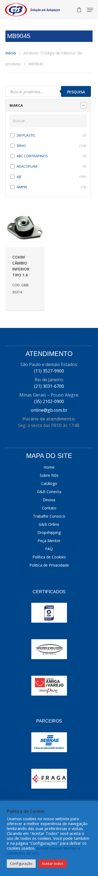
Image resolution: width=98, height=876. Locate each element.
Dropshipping (49, 532)
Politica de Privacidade (49, 565)
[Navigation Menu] (90, 10)
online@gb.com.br (49, 410)
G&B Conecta (49, 491)
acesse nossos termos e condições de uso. (43, 850)
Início (10, 53)
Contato (49, 508)
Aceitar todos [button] (52, 863)
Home (49, 467)
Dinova (49, 499)
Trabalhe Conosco (49, 516)
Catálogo (49, 483)
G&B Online (49, 524)
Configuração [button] (21, 863)
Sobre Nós (49, 475)
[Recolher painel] (83, 105)
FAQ (49, 548)
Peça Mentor (49, 540)
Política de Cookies (49, 557)
